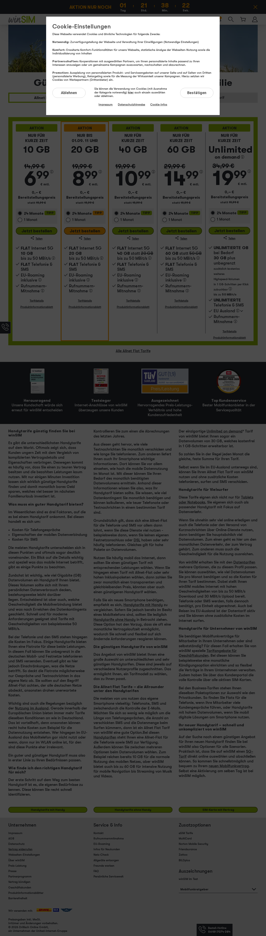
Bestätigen (196, 93)
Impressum (106, 104)
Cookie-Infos (158, 104)
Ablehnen (69, 93)
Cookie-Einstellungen (81, 26)
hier (131, 92)
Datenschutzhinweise (131, 104)
